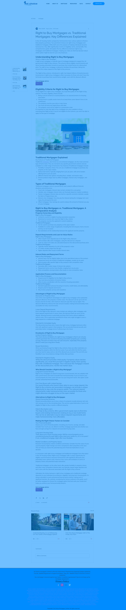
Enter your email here (43, 305)
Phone (39, 311)
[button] (90, 287)
